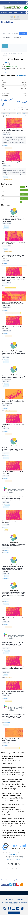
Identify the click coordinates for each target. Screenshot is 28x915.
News (3, 2)
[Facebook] (12, 864)
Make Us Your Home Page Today (10, 880)
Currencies (13, 53)
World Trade (15, 410)
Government (18, 312)
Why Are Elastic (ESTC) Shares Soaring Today (13, 425)
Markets (5, 46)
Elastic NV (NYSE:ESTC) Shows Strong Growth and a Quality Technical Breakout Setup (14, 257)
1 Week (8, 113)
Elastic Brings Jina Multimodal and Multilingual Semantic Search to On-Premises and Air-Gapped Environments (13, 449)
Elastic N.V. (6, 225)
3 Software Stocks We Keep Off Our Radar (12, 162)
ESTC (7, 62)
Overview (5, 53)
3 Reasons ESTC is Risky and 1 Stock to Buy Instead (13, 521)
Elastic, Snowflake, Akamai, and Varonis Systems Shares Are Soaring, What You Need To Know (13, 279)
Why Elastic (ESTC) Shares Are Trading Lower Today (13, 472)
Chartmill (5, 263)
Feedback (14, 913)
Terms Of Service (16, 859)
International (19, 53)
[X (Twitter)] (8, 864)
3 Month (19, 113)
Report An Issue (22, 893)
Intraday (3, 113)
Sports (11, 2)
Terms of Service (9, 899)
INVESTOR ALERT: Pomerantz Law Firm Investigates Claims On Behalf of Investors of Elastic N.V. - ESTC (13, 644)
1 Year (24, 113)
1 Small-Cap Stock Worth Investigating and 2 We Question (13, 692)
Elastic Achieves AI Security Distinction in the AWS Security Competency (14, 544)
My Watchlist (16, 37)
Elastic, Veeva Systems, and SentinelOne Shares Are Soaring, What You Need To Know (14, 668)
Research (22, 72)
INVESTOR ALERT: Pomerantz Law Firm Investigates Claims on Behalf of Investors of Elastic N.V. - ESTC (13, 498)
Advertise (10, 893)
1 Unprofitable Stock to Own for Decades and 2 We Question (14, 242)
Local (10, 12)
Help (16, 893)
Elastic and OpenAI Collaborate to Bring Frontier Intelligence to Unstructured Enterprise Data (13, 377)
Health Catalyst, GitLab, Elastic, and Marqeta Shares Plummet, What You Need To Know (12, 130)
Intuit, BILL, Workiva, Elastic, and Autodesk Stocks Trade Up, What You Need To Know (12, 303)
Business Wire (6, 228)
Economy (14, 288)
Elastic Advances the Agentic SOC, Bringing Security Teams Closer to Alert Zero (13, 353)
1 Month (13, 113)
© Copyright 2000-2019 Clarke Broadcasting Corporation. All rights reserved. (14, 903)
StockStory (5, 145)
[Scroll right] (27, 2)
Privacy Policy (19, 899)
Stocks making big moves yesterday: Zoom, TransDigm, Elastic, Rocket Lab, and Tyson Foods (13, 401)
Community (20, 2)
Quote (6, 72)
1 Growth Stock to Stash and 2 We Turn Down (13, 618)
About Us (4, 893)
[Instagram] (19, 864)
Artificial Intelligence (8, 179)
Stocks (12, 46)
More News (22, 115)
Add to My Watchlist (6, 69)
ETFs (19, 46)
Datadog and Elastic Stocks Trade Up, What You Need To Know (13, 739)
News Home (4, 12)
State (15, 12)
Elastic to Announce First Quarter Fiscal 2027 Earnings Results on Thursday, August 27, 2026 (13, 219)
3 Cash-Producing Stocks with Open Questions (12, 327)
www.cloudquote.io (14, 854)
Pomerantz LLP (7, 504)
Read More (22, 205)
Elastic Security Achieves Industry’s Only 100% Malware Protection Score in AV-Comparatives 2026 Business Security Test (13, 594)
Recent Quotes (5, 37)
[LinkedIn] (15, 864)
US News (21, 12)
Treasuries (5, 55)
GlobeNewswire (6, 724)
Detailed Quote (21, 75)
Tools (4, 50)
